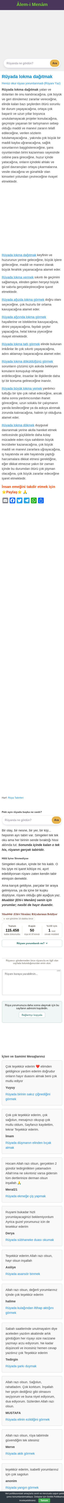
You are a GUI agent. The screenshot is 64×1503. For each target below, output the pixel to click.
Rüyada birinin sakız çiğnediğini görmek (28, 1096)
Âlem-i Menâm (32, 4)
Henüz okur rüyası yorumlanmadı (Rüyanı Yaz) (31, 83)
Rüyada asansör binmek (23, 1274)
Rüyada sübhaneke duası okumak (30, 1240)
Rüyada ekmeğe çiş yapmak (26, 1196)
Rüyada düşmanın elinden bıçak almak (28, 1145)
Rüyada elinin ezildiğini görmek (28, 1419)
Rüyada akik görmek (20, 1453)
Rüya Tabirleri (15, 797)
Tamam (44, 1500)
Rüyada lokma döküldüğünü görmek (27, 361)
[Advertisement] (32, 34)
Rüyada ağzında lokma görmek (24, 317)
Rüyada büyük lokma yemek (22, 388)
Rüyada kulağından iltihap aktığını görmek (30, 1310)
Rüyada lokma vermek (18, 277)
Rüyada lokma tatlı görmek (21, 344)
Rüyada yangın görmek (22, 1487)
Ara (54, 63)
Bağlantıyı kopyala (32, 1014)
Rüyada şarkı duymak (21, 1366)
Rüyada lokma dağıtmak (27, 76)
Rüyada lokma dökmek (18, 425)
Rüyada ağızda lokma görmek (23, 299)
